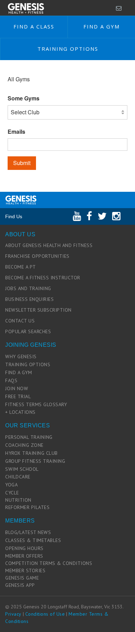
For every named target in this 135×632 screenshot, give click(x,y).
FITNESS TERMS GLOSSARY (36, 404)
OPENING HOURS (24, 548)
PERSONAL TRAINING (29, 437)
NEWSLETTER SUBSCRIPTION (38, 310)
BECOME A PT (20, 267)
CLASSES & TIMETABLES (33, 540)
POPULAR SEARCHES (28, 331)
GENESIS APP (20, 585)
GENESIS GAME (22, 578)
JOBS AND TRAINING (28, 288)
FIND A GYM (18, 372)
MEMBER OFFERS (24, 556)
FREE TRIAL (18, 396)
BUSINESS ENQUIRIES (29, 299)
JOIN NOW (16, 388)
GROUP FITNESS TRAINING (35, 461)
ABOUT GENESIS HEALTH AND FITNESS (48, 245)
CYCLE (12, 493)
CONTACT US (20, 321)
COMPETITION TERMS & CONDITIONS (48, 563)
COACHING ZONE (24, 445)
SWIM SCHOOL (22, 469)
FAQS (11, 380)
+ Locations (20, 412)
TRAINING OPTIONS (27, 364)
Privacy (13, 614)
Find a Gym (101, 26)
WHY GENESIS (21, 356)
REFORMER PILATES (27, 507)
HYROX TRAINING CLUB (31, 453)
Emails (16, 132)
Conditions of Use (45, 614)
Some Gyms (23, 98)
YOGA (11, 485)
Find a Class (34, 26)
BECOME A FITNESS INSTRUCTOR (42, 277)
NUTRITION (18, 500)
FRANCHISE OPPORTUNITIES (37, 256)
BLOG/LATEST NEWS (28, 532)
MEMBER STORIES (25, 570)
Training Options (67, 48)
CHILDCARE (17, 477)
